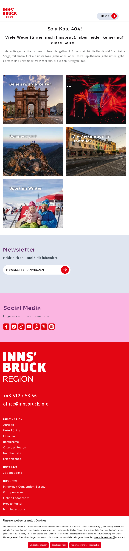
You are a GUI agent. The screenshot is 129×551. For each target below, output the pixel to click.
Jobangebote (12, 473)
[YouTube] (29, 326)
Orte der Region (14, 447)
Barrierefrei (11, 442)
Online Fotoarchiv (16, 498)
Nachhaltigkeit (13, 453)
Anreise (8, 425)
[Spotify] (51, 326)
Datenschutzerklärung (104, 537)
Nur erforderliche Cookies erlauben (85, 545)
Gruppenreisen (14, 492)
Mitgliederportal (14, 509)
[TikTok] (21, 326)
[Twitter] (44, 326)
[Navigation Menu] (123, 16)
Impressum (120, 537)
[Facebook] (6, 326)
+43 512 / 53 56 (20, 396)
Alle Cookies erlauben (38, 545)
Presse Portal (12, 504)
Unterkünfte (11, 430)
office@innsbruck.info (26, 404)
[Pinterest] (36, 326)
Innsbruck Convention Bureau (24, 487)
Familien (9, 436)
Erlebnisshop (12, 459)
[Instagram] (14, 326)
